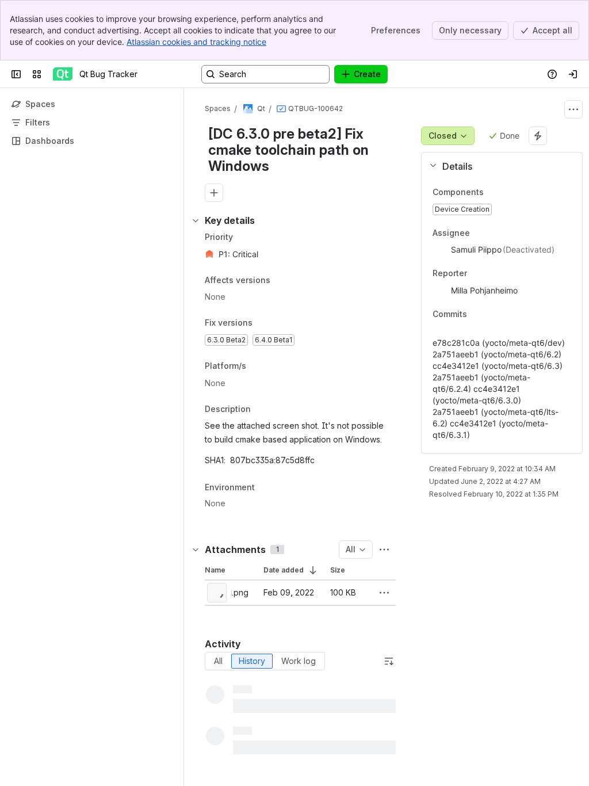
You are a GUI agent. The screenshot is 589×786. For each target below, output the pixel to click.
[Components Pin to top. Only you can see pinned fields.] (493, 192)
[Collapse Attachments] (195, 549)
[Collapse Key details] (195, 220)
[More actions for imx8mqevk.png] (384, 593)
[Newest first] (389, 661)
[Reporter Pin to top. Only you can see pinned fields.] (492, 273)
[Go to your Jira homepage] (63, 74)
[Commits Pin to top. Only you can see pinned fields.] (492, 314)
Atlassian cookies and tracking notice (196, 42)
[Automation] (538, 136)
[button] (497, 166)
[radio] (218, 661)
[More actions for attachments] (384, 549)
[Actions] (573, 109)
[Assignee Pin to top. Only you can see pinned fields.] (495, 233)
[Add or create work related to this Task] (214, 193)
